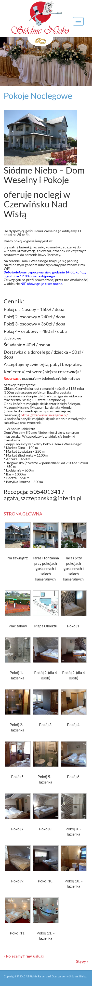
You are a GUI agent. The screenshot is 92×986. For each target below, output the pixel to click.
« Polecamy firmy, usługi (24, 956)
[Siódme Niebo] (40, 23)
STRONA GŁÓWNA (23, 513)
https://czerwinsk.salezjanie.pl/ (44, 415)
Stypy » (82, 961)
